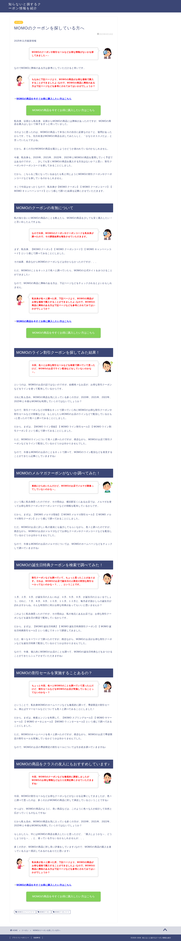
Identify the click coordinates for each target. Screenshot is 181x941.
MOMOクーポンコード (61, 912)
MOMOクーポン (44, 912)
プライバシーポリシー (20, 937)
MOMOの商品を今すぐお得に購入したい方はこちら (44, 98)
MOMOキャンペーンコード (26, 912)
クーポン (19, 22)
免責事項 (37, 937)
